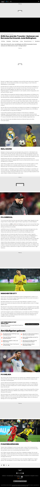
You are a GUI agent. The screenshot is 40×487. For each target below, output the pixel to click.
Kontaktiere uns (4, 475)
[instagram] (21, 473)
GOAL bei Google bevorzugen (32, 324)
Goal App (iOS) (32, 475)
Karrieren (22, 475)
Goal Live (36, 475)
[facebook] (17, 473)
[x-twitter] (19, 473)
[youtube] (23, 473)
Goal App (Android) (27, 475)
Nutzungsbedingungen (10, 475)
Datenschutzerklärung (17, 475)
